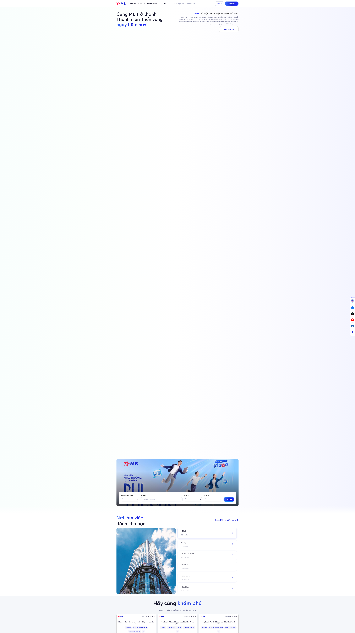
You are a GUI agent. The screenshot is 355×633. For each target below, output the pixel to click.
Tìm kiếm (143, 495)
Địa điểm (206, 495)
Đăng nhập (232, 3)
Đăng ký (219, 3)
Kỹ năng (186, 495)
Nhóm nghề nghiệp (127, 495)
